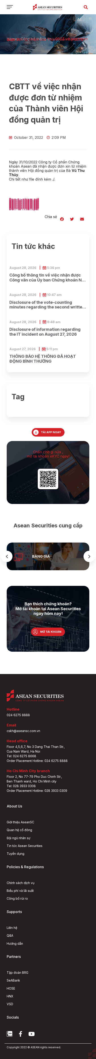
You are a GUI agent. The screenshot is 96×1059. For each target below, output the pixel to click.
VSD (10, 1004)
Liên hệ (12, 928)
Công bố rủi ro (17, 898)
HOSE (11, 988)
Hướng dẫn (15, 943)
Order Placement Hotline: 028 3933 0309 (37, 791)
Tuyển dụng (15, 853)
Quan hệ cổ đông (19, 830)
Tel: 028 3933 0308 (21, 786)
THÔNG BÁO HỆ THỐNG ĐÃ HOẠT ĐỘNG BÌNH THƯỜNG (42, 359)
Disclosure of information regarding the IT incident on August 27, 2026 (45, 332)
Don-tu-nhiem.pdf (24, 209)
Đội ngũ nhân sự (18, 838)
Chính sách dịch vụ (20, 883)
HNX (10, 996)
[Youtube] (31, 1034)
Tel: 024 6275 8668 (21, 756)
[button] (85, 7)
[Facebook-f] (20, 1034)
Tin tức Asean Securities (24, 846)
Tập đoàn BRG (17, 972)
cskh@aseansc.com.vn (23, 731)
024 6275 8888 (18, 715)
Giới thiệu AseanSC (20, 822)
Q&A (10, 935)
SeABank (13, 980)
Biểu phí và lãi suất (20, 891)
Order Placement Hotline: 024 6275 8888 (37, 761)
